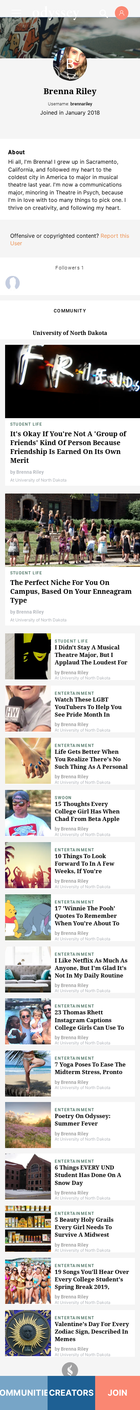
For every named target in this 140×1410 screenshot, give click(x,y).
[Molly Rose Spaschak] (12, 283)
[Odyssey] (56, 13)
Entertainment (74, 693)
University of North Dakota (70, 333)
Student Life (26, 424)
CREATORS (71, 1393)
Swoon (63, 797)
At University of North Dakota (38, 480)
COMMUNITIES (24, 1393)
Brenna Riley (30, 472)
